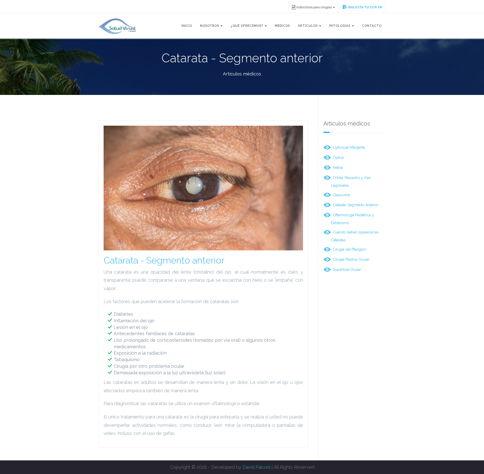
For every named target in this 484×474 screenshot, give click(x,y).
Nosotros (210, 26)
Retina (337, 167)
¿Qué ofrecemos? (247, 26)
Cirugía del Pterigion (348, 249)
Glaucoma (340, 195)
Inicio (187, 26)
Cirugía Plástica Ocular (350, 259)
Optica (337, 157)
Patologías (340, 26)
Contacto (372, 26)
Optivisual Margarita (348, 147)
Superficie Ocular (346, 269)
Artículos (308, 26)
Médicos (282, 26)
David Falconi (256, 467)
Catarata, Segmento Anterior (354, 205)
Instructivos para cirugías (314, 7)
